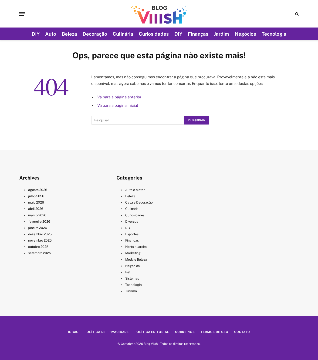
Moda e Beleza (136, 259)
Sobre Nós (185, 332)
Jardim (221, 34)
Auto (50, 34)
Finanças (198, 34)
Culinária (123, 34)
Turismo (131, 291)
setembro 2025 (39, 253)
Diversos (131, 221)
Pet (127, 272)
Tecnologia (274, 34)
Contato (242, 332)
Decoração (95, 34)
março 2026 (37, 215)
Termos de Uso (214, 332)
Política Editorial (152, 332)
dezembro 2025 (40, 234)
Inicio (73, 332)
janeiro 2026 (37, 228)
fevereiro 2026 (39, 221)
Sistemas (132, 278)
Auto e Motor (135, 190)
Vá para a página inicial (117, 105)
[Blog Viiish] (159, 14)
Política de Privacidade (107, 332)
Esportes (132, 234)
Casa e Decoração (139, 202)
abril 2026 (35, 209)
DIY (36, 34)
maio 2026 (36, 202)
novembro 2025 (40, 240)
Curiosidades (154, 34)
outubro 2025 (38, 247)
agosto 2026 (37, 190)
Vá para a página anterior (119, 97)
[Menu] (22, 14)
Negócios (245, 34)
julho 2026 (36, 196)
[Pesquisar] (296, 14)
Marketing (133, 253)
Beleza (69, 34)
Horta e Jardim (136, 247)
